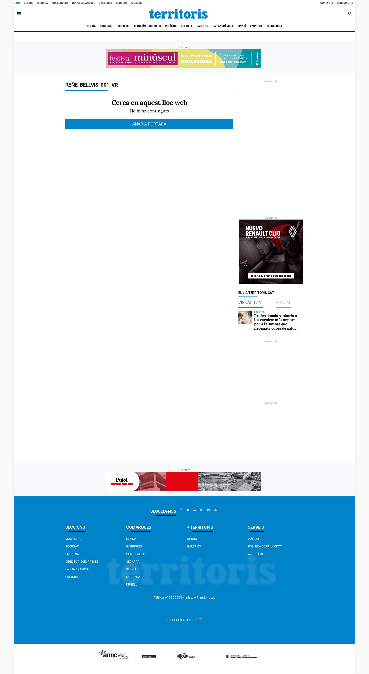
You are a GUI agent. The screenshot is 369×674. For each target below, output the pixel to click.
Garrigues (134, 546)
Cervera (121, 2)
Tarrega (42, 2)
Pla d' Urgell (136, 554)
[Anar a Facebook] (181, 510)
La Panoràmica (77, 569)
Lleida (28, 2)
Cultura (71, 576)
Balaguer (105, 2)
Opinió (192, 538)
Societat (72, 546)
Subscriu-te (345, 2)
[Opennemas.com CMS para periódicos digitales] (184, 619)
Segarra (132, 561)
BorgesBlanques (83, 2)
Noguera (133, 576)
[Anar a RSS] (215, 510)
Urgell (131, 584)
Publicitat (256, 538)
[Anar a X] (187, 510)
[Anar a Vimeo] (208, 510)
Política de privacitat (265, 546)
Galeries (194, 546)
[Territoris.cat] (178, 13)
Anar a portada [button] (149, 124)
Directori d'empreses (81, 561)
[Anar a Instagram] (201, 510)
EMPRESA (72, 554)
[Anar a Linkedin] (194, 510)
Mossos (136, 2)
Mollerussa (60, 2)
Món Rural (73, 538)
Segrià (131, 569)
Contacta (326, 2)
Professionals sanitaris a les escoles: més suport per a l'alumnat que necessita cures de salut (275, 322)
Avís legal (256, 554)
